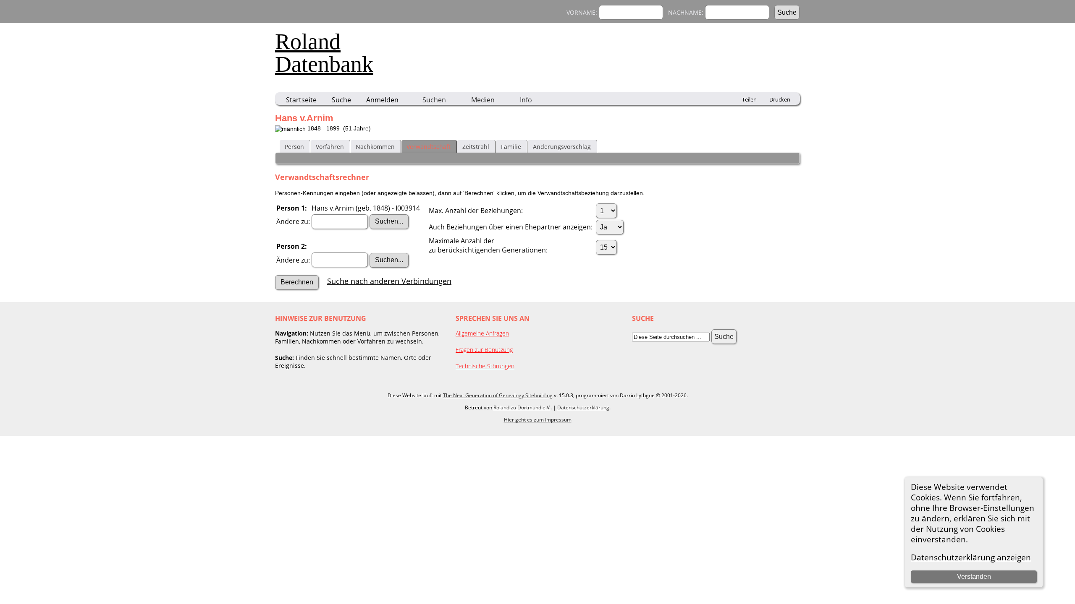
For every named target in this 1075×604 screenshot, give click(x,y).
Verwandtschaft (428, 147)
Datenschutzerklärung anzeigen (971, 557)
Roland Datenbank (324, 53)
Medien (483, 99)
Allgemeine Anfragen (482, 333)
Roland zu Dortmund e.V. (522, 407)
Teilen (749, 99)
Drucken (779, 99)
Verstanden (974, 576)
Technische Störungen (485, 366)
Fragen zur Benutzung (484, 350)
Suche (341, 99)
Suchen (434, 99)
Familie (511, 147)
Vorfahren (330, 147)
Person (294, 147)
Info (526, 99)
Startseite (301, 99)
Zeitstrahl (475, 147)
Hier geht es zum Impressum (538, 419)
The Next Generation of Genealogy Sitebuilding (498, 395)
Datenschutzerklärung (583, 407)
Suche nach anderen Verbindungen (389, 281)
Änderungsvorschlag (562, 147)
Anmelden (382, 99)
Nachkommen (375, 147)
